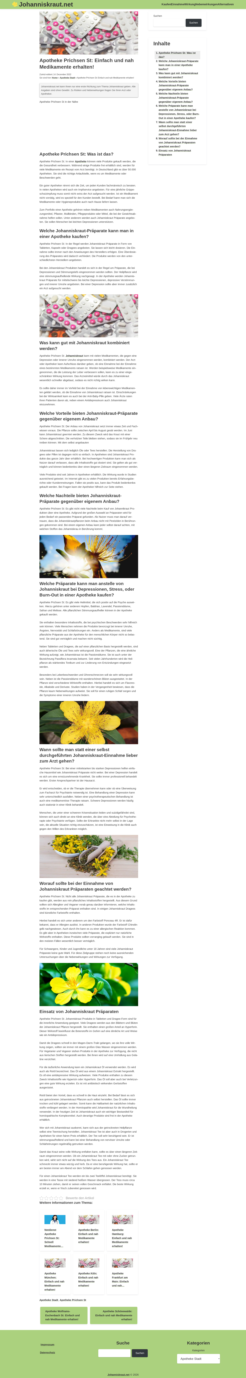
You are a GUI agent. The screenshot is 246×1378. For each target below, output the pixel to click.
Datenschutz (47, 1352)
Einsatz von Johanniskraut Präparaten (175, 152)
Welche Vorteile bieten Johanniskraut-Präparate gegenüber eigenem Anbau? (176, 85)
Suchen (157, 15)
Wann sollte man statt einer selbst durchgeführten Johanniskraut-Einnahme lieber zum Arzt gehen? (178, 128)
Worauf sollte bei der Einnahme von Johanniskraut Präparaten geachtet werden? (178, 142)
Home (55, 78)
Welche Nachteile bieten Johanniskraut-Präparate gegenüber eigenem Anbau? (176, 97)
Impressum (47, 1344)
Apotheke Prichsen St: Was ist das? (177, 54)
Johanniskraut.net (46, 4)
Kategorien (198, 1350)
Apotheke (80, 161)
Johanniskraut (74, 355)
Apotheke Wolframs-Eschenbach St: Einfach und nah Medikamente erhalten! (62, 1315)
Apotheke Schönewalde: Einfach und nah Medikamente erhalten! (113, 1315)
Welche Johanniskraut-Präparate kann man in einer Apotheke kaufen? (178, 65)
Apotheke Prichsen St (73, 1300)
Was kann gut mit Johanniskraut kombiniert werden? (178, 75)
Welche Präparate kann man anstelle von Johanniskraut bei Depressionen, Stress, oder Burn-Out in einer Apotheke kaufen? (179, 111)
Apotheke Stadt (67, 78)
